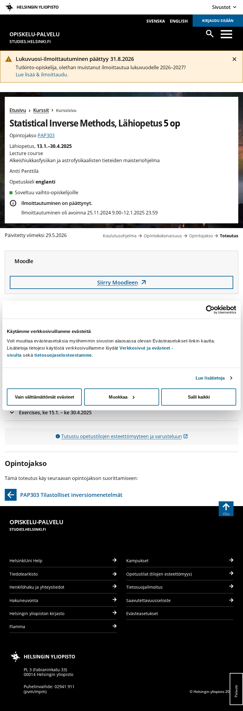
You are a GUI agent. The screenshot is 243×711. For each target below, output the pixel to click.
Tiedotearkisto (23, 574)
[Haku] (210, 33)
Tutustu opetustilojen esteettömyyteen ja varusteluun (124, 436)
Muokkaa (118, 396)
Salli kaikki (199, 396)
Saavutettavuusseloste (148, 600)
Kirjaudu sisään (218, 20)
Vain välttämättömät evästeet (44, 396)
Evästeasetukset (142, 613)
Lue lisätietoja (210, 377)
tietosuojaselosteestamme (63, 354)
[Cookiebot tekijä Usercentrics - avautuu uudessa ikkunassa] (210, 309)
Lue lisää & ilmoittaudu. (42, 74)
